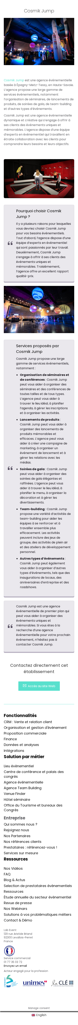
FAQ (7, 874)
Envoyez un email (15, 966)
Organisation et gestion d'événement (35, 727)
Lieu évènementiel (19, 766)
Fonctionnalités (20, 716)
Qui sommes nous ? (20, 824)
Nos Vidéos (13, 868)
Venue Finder (15, 793)
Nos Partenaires (17, 836)
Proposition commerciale (25, 733)
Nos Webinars (15, 908)
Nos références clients (22, 841)
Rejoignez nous (16, 830)
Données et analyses (21, 744)
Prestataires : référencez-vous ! (30, 847)
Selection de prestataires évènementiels (38, 885)
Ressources (13, 891)
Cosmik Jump (14, 80)
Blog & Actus (14, 879)
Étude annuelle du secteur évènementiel (37, 897)
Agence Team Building (22, 788)
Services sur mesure (21, 853)
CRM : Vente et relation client (28, 721)
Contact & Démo (18, 920)
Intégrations (14, 750)
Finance (10, 739)
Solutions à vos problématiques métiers (37, 914)
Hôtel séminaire (17, 799)
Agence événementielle (23, 782)
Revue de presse (18, 903)
